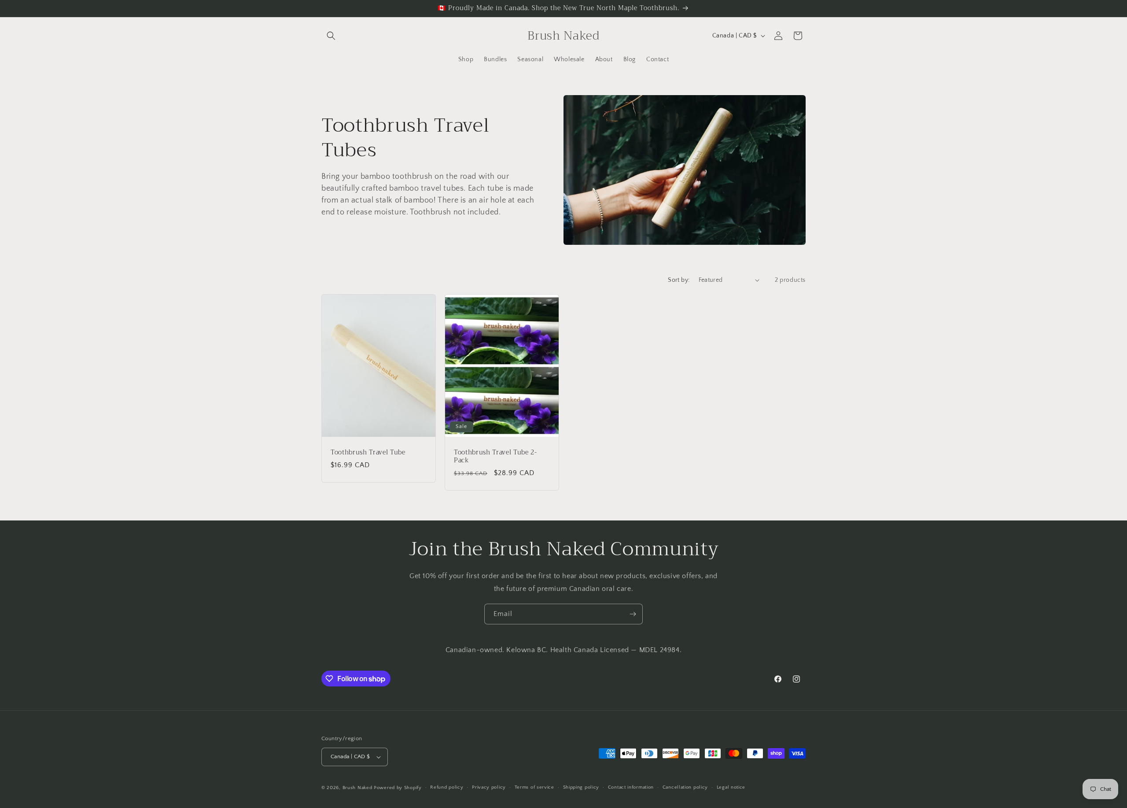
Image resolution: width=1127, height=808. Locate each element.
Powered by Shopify (398, 787)
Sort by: (678, 280)
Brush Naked (358, 787)
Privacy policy (489, 787)
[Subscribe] (632, 614)
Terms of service (534, 787)
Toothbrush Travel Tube (368, 452)
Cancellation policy (685, 787)
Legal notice (731, 787)
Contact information (631, 787)
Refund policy (446, 787)
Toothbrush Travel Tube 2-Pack (495, 456)
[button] (331, 35)
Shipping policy (581, 787)
